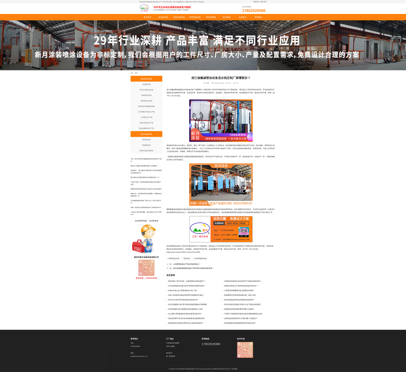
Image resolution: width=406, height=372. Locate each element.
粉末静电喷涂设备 (201, 258)
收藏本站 (256, 2)
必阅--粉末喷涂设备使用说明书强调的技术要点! (186, 295)
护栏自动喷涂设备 (146, 90)
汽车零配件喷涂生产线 (146, 112)
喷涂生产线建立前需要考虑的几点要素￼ (144, 166)
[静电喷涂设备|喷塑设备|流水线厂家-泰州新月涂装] (145, 8)
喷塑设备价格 (195, 17)
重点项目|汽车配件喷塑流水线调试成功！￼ (145, 177)
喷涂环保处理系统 (146, 151)
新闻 (207, 83)
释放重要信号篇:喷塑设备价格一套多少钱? (240, 295)
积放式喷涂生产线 (146, 123)
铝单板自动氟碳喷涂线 (146, 106)
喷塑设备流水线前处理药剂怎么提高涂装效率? (185, 323)
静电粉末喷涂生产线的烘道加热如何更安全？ (241, 286)
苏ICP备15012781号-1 (225, 369)
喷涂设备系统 (179, 17)
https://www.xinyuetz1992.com (204, 369)
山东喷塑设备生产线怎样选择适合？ (186, 264)
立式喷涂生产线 (146, 117)
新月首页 (147, 17)
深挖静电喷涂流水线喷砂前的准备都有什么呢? (185, 309)
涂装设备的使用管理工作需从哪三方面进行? (240, 318)
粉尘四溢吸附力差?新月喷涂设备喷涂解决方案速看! (187, 304)
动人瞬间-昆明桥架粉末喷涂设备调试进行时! (184, 314)
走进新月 (242, 17)
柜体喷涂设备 (146, 95)
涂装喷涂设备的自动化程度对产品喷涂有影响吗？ (242, 281)
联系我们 (258, 17)
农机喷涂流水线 (146, 101)
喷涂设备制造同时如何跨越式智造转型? (239, 300)
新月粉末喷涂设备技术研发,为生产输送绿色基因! (242, 304)
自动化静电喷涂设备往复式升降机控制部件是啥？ (186, 286)
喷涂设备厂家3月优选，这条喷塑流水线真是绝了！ (187, 281)
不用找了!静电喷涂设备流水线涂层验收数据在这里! (243, 314)
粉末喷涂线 (163, 17)
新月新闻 (227, 17)
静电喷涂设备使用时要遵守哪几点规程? (239, 309)
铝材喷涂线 (146, 84)
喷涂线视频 (211, 17)
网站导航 (263, 2)
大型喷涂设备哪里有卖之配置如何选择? (239, 290)
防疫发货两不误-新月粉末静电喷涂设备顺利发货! (186, 318)
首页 (132, 73)
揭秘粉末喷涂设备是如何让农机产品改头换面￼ (146, 189)
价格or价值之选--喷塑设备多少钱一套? (182, 290)
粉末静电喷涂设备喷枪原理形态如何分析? (240, 323)
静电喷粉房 (146, 145)
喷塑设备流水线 (172, 209)
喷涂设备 (178, 89)
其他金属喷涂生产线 (146, 128)
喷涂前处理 (146, 140)
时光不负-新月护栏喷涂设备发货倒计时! (183, 300)
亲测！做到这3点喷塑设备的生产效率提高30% (146, 207)
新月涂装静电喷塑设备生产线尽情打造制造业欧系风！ (193, 268)
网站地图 (234, 369)
